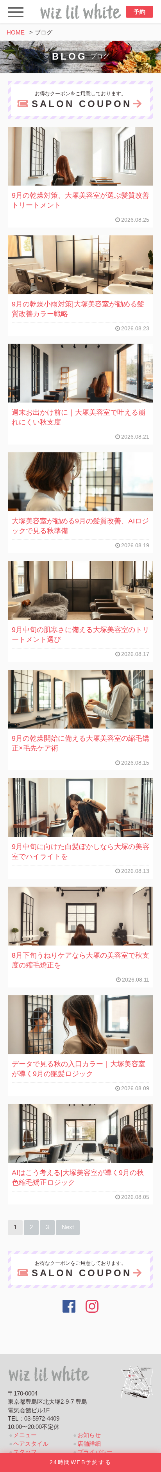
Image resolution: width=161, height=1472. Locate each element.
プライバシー (95, 1452)
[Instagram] (92, 1306)
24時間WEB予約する (80, 1462)
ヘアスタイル (30, 1444)
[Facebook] (69, 1306)
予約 (139, 12)
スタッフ (25, 1452)
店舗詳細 (89, 1444)
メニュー (25, 1435)
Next (68, 1227)
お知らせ (89, 1435)
